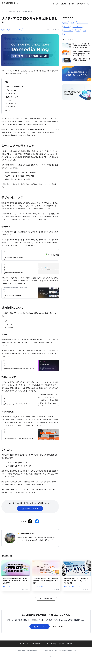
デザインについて (12, 90)
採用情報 (71, 4)
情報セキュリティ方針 (51, 650)
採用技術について (12, 97)
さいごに (9, 110)
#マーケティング (8, 586)
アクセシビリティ (83, 22)
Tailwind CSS (12, 103)
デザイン (5, 29)
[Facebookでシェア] (37, 521)
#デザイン (67, 586)
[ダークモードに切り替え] (88, 3)
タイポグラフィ (77, 26)
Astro (9, 100)
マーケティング (16, 29)
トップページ (24, 644)
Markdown (11, 106)
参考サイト (11, 93)
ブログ (3, 11)
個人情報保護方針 (20, 650)
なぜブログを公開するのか (14, 86)
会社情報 (63, 4)
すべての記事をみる (46, 598)
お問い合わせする (31, 508)
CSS (72, 22)
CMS (84, 30)
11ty (65, 34)
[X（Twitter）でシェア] (30, 521)
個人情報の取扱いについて (34, 650)
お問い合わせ (81, 4)
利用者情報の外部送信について (68, 650)
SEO (78, 30)
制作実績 (53, 644)
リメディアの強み (35, 644)
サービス (56, 4)
